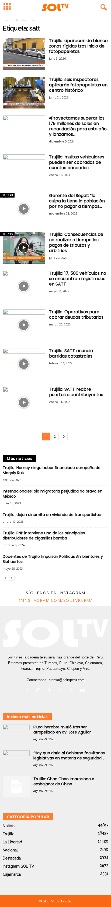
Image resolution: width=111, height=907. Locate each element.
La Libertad (12, 842)
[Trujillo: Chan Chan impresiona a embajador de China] (16, 786)
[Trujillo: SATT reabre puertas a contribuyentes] (24, 403)
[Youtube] (83, 691)
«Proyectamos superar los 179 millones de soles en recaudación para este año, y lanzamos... (78, 126)
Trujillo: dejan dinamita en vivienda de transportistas (52, 514)
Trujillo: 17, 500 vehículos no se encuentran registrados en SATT (77, 278)
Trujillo (9, 834)
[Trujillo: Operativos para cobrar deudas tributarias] (24, 325)
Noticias (9, 826)
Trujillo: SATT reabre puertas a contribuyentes (76, 392)
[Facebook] (28, 691)
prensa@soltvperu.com (66, 680)
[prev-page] (5, 578)
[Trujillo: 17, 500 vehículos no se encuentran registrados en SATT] (24, 287)
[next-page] (12, 578)
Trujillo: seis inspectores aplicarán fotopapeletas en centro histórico (78, 84)
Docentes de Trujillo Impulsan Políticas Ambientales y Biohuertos (53, 559)
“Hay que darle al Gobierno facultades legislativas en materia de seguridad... (69, 755)
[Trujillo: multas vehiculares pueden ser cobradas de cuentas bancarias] (24, 170)
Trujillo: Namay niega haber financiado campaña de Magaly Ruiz (51, 470)
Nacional (10, 850)
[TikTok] (50, 691)
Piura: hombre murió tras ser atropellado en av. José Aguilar (62, 729)
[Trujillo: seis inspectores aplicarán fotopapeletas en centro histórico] (24, 93)
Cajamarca (12, 874)
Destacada (12, 858)
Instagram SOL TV (18, 866)
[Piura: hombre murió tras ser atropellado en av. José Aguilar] (16, 735)
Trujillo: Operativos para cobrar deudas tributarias (76, 314)
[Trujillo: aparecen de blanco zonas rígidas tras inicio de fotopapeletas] (24, 54)
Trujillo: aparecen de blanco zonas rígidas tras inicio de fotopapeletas (78, 46)
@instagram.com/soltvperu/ (55, 600)
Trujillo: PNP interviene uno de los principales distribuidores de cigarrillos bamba (44, 535)
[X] (61, 691)
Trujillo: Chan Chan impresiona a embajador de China (63, 781)
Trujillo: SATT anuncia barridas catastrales (71, 353)
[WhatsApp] (72, 691)
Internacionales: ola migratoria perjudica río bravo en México (52, 493)
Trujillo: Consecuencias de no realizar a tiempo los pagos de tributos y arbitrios (76, 242)
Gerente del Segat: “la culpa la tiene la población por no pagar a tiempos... (77, 200)
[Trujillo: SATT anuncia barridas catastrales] (24, 364)
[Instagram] (39, 691)
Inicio (6, 20)
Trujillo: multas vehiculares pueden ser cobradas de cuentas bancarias (76, 162)
